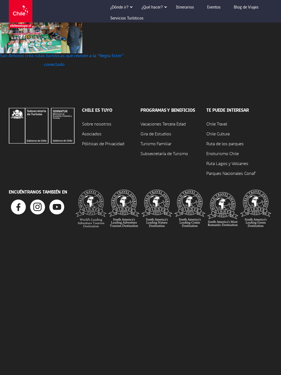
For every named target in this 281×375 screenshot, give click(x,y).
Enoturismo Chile (222, 153)
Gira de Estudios (155, 133)
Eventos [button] (214, 6)
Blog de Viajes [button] (246, 6)
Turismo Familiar (156, 143)
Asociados (92, 133)
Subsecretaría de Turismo (164, 153)
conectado (54, 64)
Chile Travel (216, 124)
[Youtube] (56, 206)
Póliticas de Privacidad (103, 143)
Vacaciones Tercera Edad (163, 124)
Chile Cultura (218, 133)
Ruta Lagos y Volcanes (227, 163)
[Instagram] (37, 206)
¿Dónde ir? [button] (119, 6)
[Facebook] (18, 206)
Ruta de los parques (225, 143)
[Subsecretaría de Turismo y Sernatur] (42, 125)
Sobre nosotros (96, 124)
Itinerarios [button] (185, 6)
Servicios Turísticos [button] (127, 17)
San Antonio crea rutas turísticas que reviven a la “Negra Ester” (62, 55)
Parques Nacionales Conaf (230, 173)
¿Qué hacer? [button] (152, 6)
